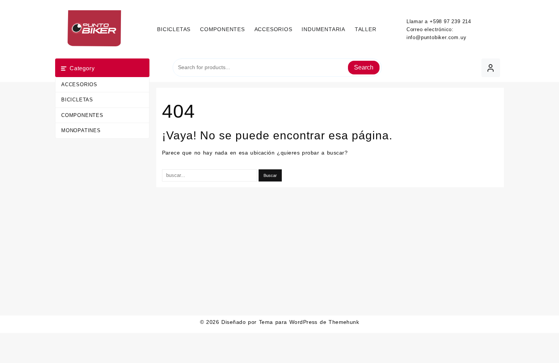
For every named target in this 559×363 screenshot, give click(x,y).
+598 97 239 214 (450, 21)
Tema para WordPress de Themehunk (309, 322)
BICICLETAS (77, 100)
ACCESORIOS (79, 84)
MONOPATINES (81, 130)
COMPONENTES (82, 115)
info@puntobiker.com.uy (437, 37)
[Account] (490, 67)
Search (363, 67)
